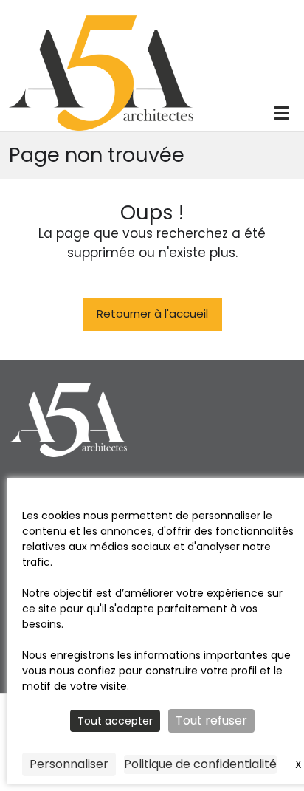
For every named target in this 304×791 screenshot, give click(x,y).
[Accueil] (101, 72)
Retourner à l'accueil (152, 313)
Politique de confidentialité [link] (200, 764)
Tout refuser (211, 720)
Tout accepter (115, 720)
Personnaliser (69, 764)
